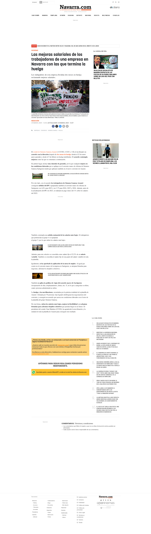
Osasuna (71, 15)
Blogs (49, 503)
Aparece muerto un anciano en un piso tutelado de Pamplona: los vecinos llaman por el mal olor (105, 161)
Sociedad (35, 509)
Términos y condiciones (84, 423)
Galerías (64, 515)
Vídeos (64, 517)
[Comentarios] (67, 126)
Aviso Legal (82, 512)
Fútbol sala (65, 503)
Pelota (49, 517)
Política (35, 503)
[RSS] (110, 500)
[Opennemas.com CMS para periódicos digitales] (105, 505)
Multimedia (106, 15)
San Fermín (35, 15)
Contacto (81, 500)
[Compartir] (53, 126)
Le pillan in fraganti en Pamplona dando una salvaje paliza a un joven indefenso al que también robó (68, 274)
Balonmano (65, 500)
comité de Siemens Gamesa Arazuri (45, 152)
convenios (44, 130)
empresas (37, 130)
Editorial (35, 517)
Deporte (79, 15)
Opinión (62, 15)
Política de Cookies (84, 505)
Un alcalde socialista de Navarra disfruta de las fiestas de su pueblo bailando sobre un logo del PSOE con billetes (105, 74)
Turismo (81, 520)
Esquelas (116, 15)
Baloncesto (50, 514)
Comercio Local (63, 345)
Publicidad (81, 502)
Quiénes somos (83, 497)
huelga (60, 130)
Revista (96, 15)
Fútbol (49, 512)
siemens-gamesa (52, 130)
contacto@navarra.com (40, 354)
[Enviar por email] (63, 126)
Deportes (49, 510)
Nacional (88, 15)
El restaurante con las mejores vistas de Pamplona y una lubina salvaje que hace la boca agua (66, 246)
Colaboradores (51, 500)
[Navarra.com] (75, 7)
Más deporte (65, 505)
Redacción (35, 121)
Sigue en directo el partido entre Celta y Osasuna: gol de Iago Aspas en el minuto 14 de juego (68, 46)
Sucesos (35, 505)
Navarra (45, 15)
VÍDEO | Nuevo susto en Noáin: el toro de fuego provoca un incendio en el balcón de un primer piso (107, 382)
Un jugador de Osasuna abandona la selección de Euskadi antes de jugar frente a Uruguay (68, 174)
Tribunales (35, 507)
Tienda (80, 522)
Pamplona (54, 15)
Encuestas (50, 505)
